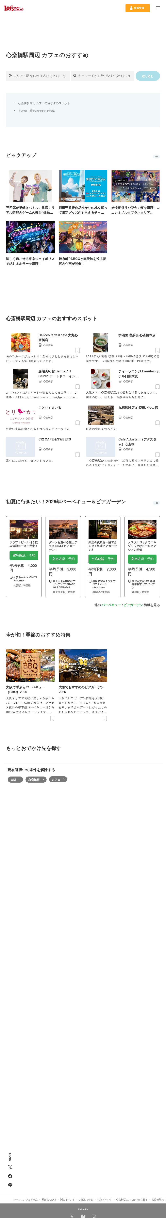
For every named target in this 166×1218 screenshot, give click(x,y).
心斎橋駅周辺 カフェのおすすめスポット (44, 103)
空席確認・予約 (24, 555)
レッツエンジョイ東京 (25, 1199)
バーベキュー (111, 604)
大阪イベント (105, 1199)
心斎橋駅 (34, 780)
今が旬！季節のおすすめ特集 (36, 111)
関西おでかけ (49, 1199)
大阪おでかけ (86, 1199)
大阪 (13, 780)
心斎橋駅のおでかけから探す (132, 1199)
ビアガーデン (133, 604)
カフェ (56, 779)
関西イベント (67, 1199)
